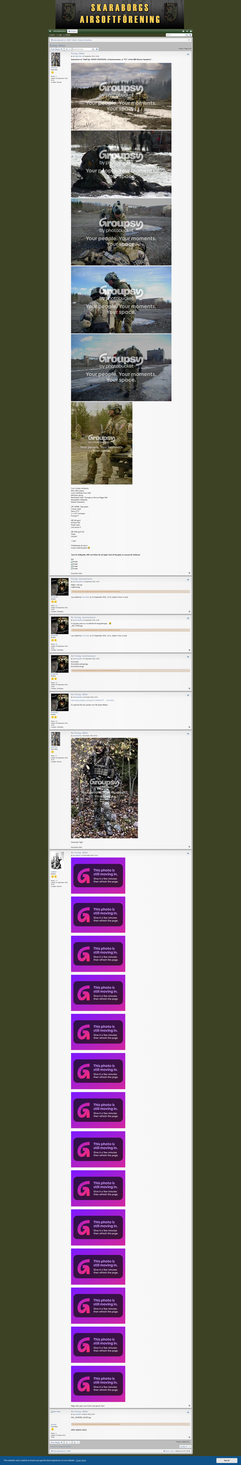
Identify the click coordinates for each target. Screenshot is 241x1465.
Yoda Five (54, 67)
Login (60, 35)
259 (56, 605)
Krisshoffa (54, 597)
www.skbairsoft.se (59, 31)
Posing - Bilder (58, 45)
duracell (53, 1424)
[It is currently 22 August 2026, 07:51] (189, 40)
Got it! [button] (227, 1460)
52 (56, 1433)
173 (56, 880)
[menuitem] (183, 31)
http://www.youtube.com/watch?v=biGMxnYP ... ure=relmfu (92, 700)
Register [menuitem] (191, 31)
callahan (53, 872)
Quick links (50, 31)
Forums (73, 31)
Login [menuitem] (187, 31)
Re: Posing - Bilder (79, 694)
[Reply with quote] (188, 54)
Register (68, 35)
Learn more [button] (81, 1460)
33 (56, 76)
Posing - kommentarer (81, 579)
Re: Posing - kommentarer (83, 617)
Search (52, 35)
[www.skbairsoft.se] (120, 14)
